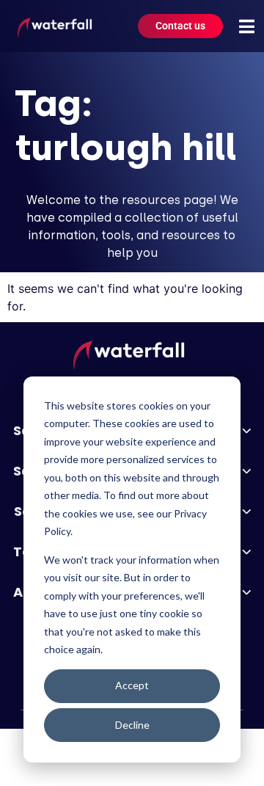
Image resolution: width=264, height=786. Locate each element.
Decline (132, 724)
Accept (132, 685)
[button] (246, 26)
